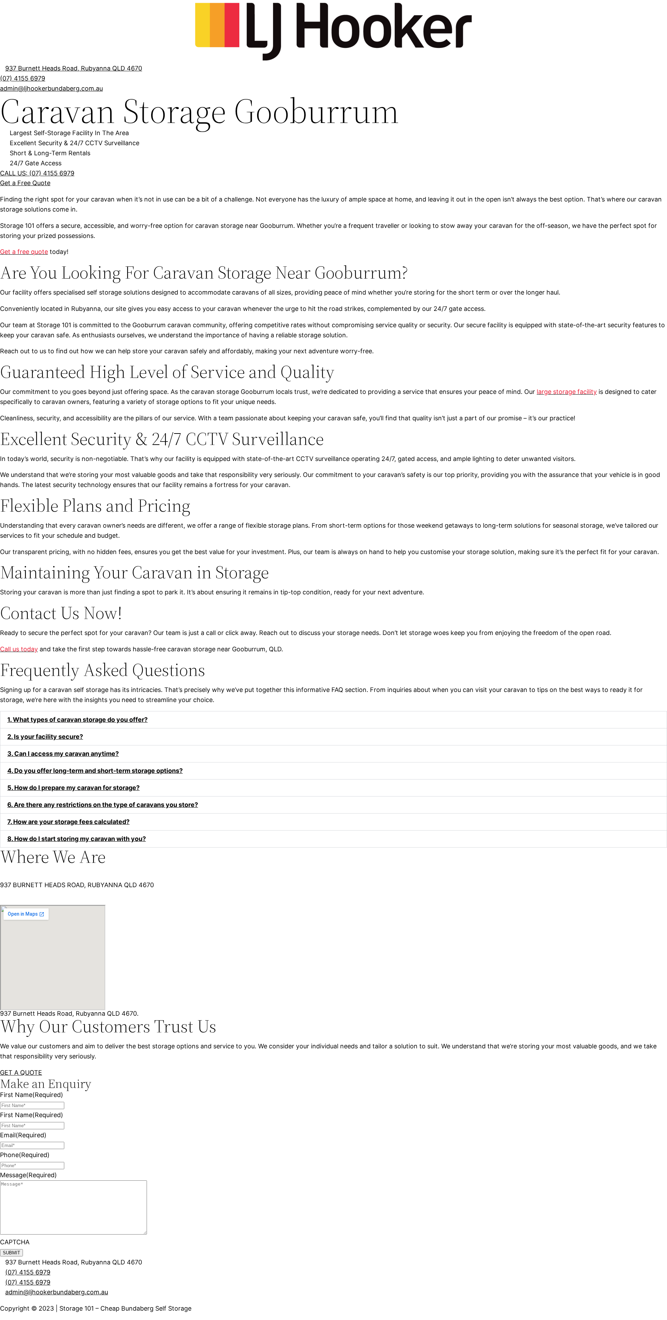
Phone (25, 1154)
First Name (31, 1094)
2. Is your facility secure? (45, 736)
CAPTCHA (15, 1242)
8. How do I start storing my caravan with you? (76, 838)
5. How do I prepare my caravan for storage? (73, 787)
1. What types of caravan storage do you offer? (77, 719)
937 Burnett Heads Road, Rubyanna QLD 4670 (73, 68)
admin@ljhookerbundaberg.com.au (56, 1292)
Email (23, 1135)
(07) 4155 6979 (27, 1272)
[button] (333, 719)
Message (28, 1175)
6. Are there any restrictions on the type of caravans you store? (102, 804)
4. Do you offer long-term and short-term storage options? (95, 770)
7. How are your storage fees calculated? (68, 821)
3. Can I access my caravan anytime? (63, 753)
